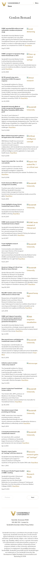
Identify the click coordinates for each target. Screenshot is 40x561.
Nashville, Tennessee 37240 (20, 520)
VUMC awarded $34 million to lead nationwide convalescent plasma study (12, 30)
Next (32, 497)
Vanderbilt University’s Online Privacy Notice (20, 525)
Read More (28, 45)
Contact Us (24, 522)
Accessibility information (28, 548)
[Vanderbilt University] (20, 513)
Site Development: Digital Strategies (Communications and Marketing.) (20, 554)
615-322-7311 (16, 522)
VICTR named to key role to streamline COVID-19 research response (11, 79)
